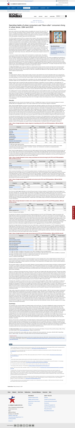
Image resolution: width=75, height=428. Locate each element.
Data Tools (20, 392)
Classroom (45, 392)
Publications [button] (26, 7)
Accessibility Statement (49, 410)
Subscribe (66, 2)
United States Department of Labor (62, 0)
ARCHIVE (40, 16)
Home (9, 392)
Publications (19, 10)
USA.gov (30, 405)
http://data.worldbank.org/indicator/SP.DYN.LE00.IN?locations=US (38, 365)
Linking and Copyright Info (49, 405)
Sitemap (46, 397)
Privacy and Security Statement (50, 401)
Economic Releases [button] (35, 7)
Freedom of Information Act (50, 399)
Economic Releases (36, 392)
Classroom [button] (42, 7)
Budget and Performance (33, 399)
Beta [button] (48, 7)
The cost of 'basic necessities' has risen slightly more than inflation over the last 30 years (57, 52)
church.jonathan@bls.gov (24, 330)
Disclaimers (46, 403)
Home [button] (8, 7)
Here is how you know (28, 0)
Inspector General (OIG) (33, 397)
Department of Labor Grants (34, 401)
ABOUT (46, 16)
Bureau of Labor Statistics (11, 10)
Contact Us (10, 420)
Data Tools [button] (19, 7)
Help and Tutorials (48, 408)
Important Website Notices (49, 406)
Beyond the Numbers (26, 10)
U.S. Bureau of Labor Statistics (18, 4)
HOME (35, 16)
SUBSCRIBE (52, 16)
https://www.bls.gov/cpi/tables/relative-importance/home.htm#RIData (37, 362)
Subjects (14, 392)
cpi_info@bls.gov (13, 351)
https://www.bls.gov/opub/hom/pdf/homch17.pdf (39, 348)
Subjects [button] (13, 7)
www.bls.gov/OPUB (12, 418)
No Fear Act (30, 403)
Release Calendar (61, 2)
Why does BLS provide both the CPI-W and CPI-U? (57, 48)
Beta (50, 392)
